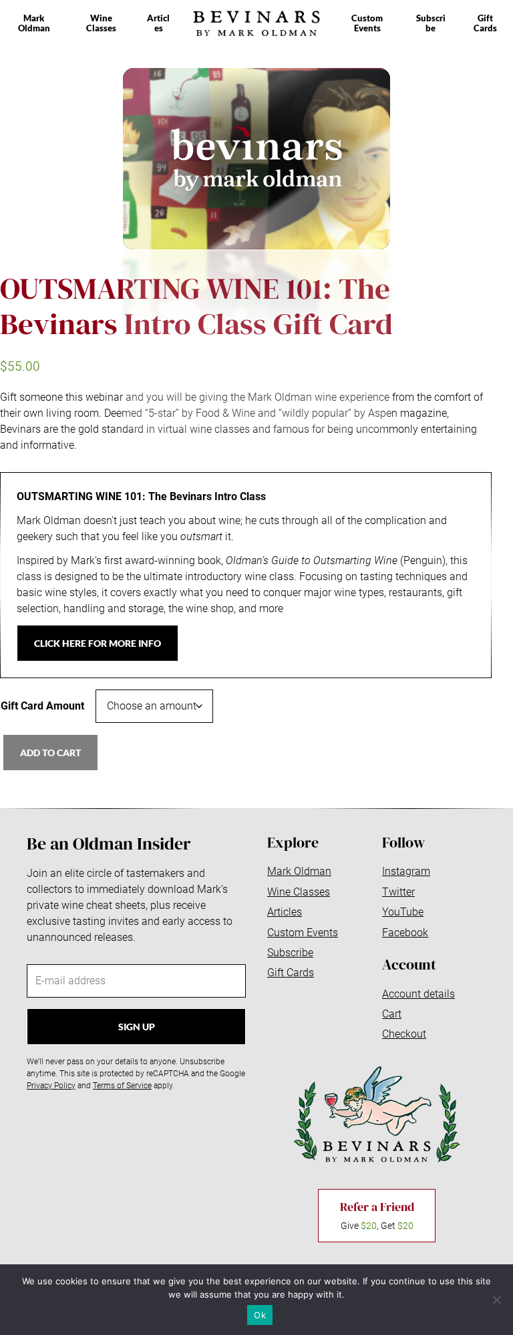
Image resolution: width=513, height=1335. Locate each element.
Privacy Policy (51, 1085)
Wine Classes (101, 23)
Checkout (404, 1034)
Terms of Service (122, 1085)
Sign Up (136, 1026)
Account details (418, 994)
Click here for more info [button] (97, 643)
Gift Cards (485, 23)
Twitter (398, 892)
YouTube (402, 912)
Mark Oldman (34, 23)
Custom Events (367, 23)
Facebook (405, 932)
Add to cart (50, 752)
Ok (260, 1315)
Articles (158, 23)
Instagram (406, 871)
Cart (391, 1014)
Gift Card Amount (42, 706)
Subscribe (431, 23)
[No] (496, 1299)
